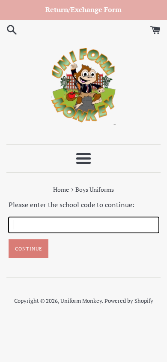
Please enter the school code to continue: (71, 204)
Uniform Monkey (81, 301)
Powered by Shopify (128, 301)
